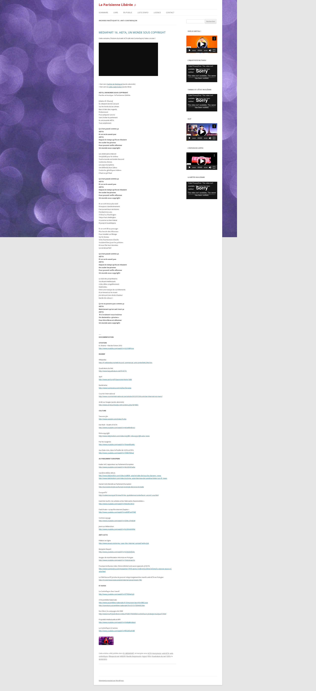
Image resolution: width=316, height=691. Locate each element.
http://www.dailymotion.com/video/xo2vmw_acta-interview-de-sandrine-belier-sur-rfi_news (133, 478)
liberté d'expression (133, 656)
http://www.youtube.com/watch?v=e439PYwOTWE (117, 512)
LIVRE (115, 12)
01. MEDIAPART (128, 653)
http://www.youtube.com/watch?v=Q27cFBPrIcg (116, 348)
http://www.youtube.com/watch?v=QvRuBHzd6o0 (117, 622)
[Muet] (210, 50)
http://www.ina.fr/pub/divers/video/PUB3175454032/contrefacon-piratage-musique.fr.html (132, 614)
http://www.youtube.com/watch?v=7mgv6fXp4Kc (117, 444)
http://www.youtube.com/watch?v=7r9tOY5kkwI (116, 453)
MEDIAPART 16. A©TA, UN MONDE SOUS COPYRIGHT (132, 32)
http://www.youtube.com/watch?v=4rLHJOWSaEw (117, 467)
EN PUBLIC (127, 12)
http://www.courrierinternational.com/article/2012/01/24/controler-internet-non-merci (130, 396)
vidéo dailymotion (115, 87)
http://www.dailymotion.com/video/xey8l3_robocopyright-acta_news (124, 436)
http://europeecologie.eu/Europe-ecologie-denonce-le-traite (121, 487)
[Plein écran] (214, 50)
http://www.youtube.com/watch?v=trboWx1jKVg (116, 504)
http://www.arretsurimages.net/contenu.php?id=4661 (118, 405)
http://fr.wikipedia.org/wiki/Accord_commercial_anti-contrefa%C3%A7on (125, 362)
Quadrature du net (159, 656)
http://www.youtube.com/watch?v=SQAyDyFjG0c (117, 552)
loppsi (144, 656)
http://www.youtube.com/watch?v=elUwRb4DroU (117, 427)
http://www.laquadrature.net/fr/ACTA (113, 371)
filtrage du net (114, 656)
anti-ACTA (165, 653)
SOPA (168, 656)
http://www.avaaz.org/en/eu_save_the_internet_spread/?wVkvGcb (124, 543)
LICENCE (157, 12)
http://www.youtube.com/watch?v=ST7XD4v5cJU (116, 594)
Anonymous (156, 653)
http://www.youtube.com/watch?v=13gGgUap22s (117, 560)
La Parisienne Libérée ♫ (117, 4)
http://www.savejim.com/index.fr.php (112, 419)
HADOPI (123, 656)
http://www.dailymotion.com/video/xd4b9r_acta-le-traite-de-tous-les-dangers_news (130, 475)
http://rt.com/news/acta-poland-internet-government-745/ (120, 580)
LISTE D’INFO (143, 12)
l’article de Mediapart (115, 84)
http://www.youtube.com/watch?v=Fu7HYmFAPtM (117, 529)
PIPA (149, 656)
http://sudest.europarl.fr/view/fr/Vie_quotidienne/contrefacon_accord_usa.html (128, 495)
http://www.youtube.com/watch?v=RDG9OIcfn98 (117, 631)
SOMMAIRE (103, 12)
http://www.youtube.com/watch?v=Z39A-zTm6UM (117, 521)
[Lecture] (189, 50)
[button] (202, 44)
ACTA (150, 653)
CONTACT (170, 12)
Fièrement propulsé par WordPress (111, 681)
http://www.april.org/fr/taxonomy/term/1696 (115, 379)
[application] (201, 44)
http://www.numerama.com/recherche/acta (115, 388)
